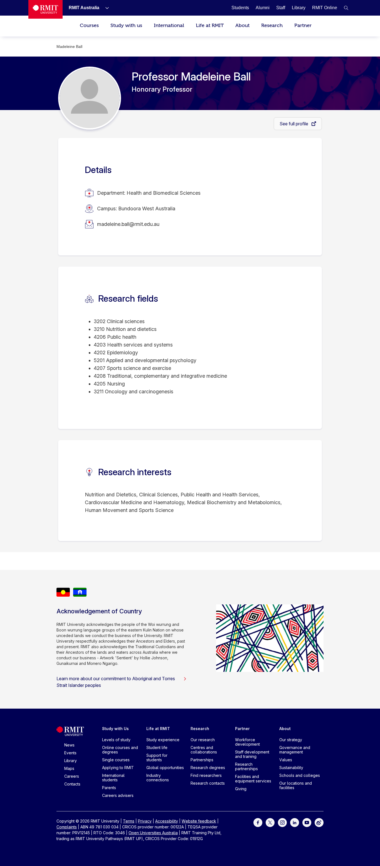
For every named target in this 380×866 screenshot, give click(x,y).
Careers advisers (118, 795)
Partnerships (202, 759)
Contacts (72, 784)
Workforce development (247, 742)
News (69, 745)
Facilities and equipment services (253, 778)
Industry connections (157, 777)
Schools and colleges (299, 775)
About (242, 25)
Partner (303, 25)
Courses (89, 25)
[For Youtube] (306, 821)
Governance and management (294, 749)
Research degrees (208, 767)
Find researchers (206, 775)
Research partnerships (246, 766)
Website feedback (199, 821)
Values (285, 759)
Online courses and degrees (120, 749)
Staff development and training (252, 754)
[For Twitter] (270, 821)
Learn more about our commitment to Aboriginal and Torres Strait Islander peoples (115, 682)
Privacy (145, 821)
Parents (109, 787)
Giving (240, 788)
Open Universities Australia (153, 832)
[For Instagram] (282, 821)
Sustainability (291, 767)
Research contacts (208, 783)
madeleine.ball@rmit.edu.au (128, 224)
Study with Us (115, 728)
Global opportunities (165, 767)
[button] (346, 7)
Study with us (126, 25)
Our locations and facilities (295, 785)
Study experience (162, 739)
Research (272, 25)
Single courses (116, 759)
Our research (203, 739)
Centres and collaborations (204, 749)
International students (113, 777)
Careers (71, 776)
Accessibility (166, 821)
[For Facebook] (257, 821)
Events (70, 752)
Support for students (156, 757)
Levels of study (116, 739)
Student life (156, 747)
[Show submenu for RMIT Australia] (105, 7)
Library (70, 760)
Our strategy (290, 739)
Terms (128, 821)
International (169, 25)
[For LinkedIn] (294, 821)
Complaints (66, 826)
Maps (69, 768)
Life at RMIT (210, 25)
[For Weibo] (319, 821)
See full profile (294, 123)
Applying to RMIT (118, 767)
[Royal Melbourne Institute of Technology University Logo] (45, 9)
